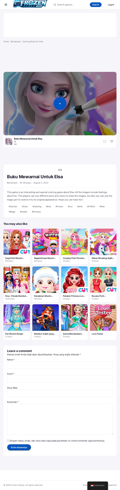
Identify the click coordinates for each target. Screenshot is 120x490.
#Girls (80, 206)
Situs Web (12, 387)
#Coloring (37, 206)
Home (6, 41)
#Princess (36, 212)
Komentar (13, 402)
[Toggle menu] (6, 5)
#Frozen (59, 206)
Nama (11, 359)
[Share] (112, 141)
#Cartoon (13, 206)
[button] (60, 103)
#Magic (12, 212)
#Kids (102, 206)
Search (95, 4)
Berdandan (16, 41)
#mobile (23, 212)
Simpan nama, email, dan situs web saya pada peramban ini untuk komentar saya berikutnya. (57, 440)
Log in (111, 4)
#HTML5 (91, 206)
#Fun (70, 206)
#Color (25, 206)
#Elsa (48, 206)
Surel (10, 373)
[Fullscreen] (105, 141)
